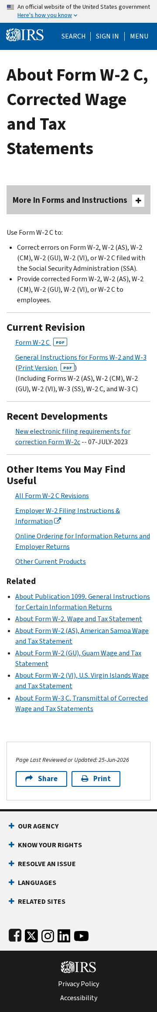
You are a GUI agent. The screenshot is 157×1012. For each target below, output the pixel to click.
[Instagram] (47, 934)
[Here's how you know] (78, 11)
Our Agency (38, 826)
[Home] (25, 34)
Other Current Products (50, 561)
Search (73, 36)
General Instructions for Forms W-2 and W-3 (81, 357)
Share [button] (48, 779)
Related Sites (41, 901)
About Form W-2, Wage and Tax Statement (78, 618)
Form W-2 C (40, 342)
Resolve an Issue (47, 863)
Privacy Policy (78, 984)
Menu (139, 36)
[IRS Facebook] (15, 934)
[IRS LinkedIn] (64, 934)
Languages (37, 882)
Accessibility (78, 998)
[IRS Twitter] (31, 934)
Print (102, 779)
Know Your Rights (50, 844)
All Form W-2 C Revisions (52, 495)
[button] (107, 36)
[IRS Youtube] (81, 934)
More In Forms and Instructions (70, 200)
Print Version (45, 367)
